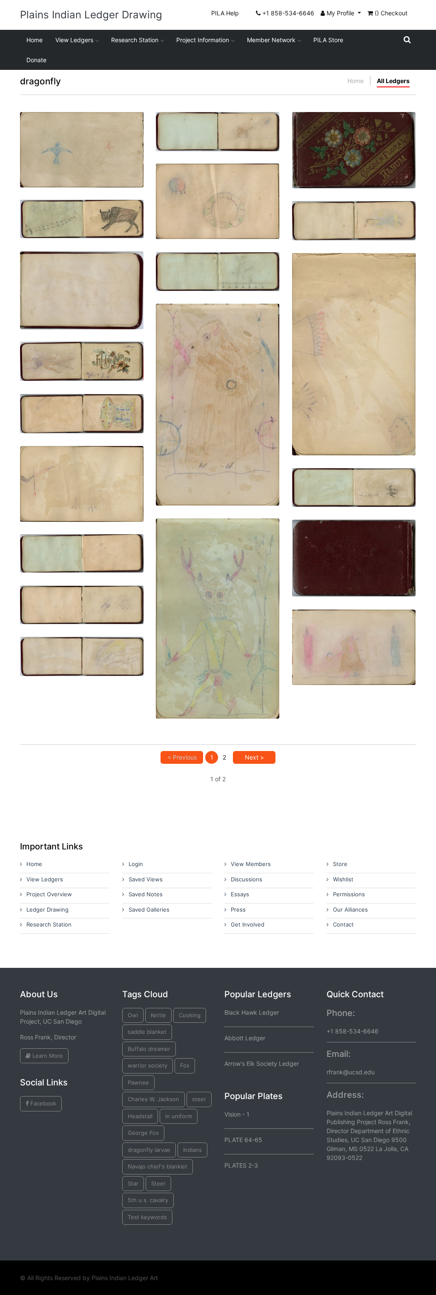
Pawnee (138, 1082)
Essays (240, 894)
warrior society (147, 1065)
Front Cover (353, 132)
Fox (184, 1065)
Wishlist (343, 879)
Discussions (246, 879)
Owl (133, 1015)
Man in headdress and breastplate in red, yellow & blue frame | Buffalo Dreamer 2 (217, 387)
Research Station (134, 39)
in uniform (178, 1116)
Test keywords (147, 1217)
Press (238, 909)
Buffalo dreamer (149, 1048)
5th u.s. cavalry (148, 1200)
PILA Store (328, 39)
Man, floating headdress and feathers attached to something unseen (353, 336)
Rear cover (354, 540)
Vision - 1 (237, 1114)
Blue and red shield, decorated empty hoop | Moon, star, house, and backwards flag (217, 185)
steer (199, 1099)
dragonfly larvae (149, 1149)
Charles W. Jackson (153, 1099)
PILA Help (225, 13)
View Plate (54, 173)
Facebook (42, 1103)
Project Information (202, 39)
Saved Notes (146, 894)
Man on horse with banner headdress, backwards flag (217, 270)
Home (34, 39)
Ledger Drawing (47, 909)
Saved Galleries (149, 909)
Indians (192, 1149)
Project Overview (49, 894)
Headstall (140, 1116)
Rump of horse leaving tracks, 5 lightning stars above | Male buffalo (82, 221)
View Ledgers (74, 39)
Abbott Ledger (244, 1038)
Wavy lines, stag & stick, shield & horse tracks (81, 604)
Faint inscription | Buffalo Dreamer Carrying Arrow (82, 272)
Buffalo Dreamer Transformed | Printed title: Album (82, 360)
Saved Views (146, 879)
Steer (158, 1183)
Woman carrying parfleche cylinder (354, 219)
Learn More (47, 1055)
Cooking (190, 1015)
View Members (251, 863)
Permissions (349, 894)
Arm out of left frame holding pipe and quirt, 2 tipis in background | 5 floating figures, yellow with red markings (81, 471)
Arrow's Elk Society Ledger (261, 1063)
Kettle (158, 1015)
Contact (343, 924)
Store (340, 863)
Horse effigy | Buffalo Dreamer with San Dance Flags (353, 629)
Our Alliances (350, 909)
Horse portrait (81, 651)
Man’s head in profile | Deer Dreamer (217, 601)
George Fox (143, 1132)
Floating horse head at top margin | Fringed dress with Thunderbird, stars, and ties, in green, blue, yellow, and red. (81, 419)
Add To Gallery (102, 173)
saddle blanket (147, 1031)
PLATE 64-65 (243, 1139)
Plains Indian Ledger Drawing (91, 15)
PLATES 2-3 (241, 1165)
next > (254, 757)
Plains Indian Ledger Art (125, 1277)
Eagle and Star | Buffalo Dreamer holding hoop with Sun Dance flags (81, 134)
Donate (36, 59)
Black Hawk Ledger (251, 1012)
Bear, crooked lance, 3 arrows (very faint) (81, 552)
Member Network (271, 39)
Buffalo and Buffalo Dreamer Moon (217, 130)
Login (136, 863)
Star (133, 1183)
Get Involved (247, 924)
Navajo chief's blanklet (157, 1166)
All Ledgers (393, 80)
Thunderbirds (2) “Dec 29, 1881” (353, 482)
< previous (182, 757)
